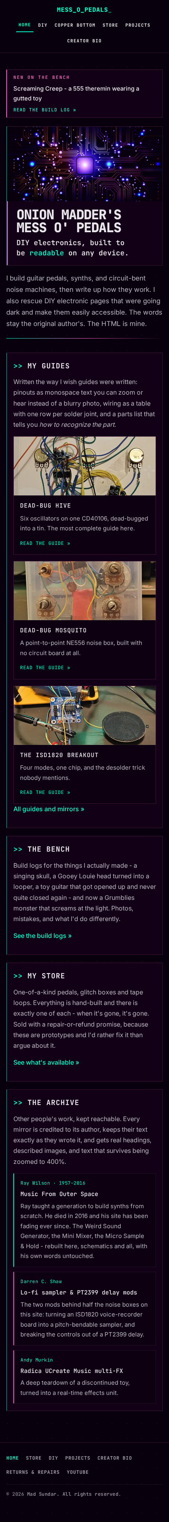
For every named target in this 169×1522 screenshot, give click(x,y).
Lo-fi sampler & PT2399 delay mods (78, 1292)
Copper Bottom (75, 25)
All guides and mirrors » (48, 809)
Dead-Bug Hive (45, 506)
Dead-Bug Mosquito (53, 630)
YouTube (78, 1472)
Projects (138, 25)
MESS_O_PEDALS (84, 9)
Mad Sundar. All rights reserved (73, 1494)
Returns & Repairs (33, 1472)
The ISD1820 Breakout (59, 755)
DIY (43, 25)
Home (24, 24)
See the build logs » (42, 935)
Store (110, 25)
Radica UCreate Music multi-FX (71, 1371)
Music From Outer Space (59, 1194)
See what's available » (46, 1062)
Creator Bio (84, 41)
